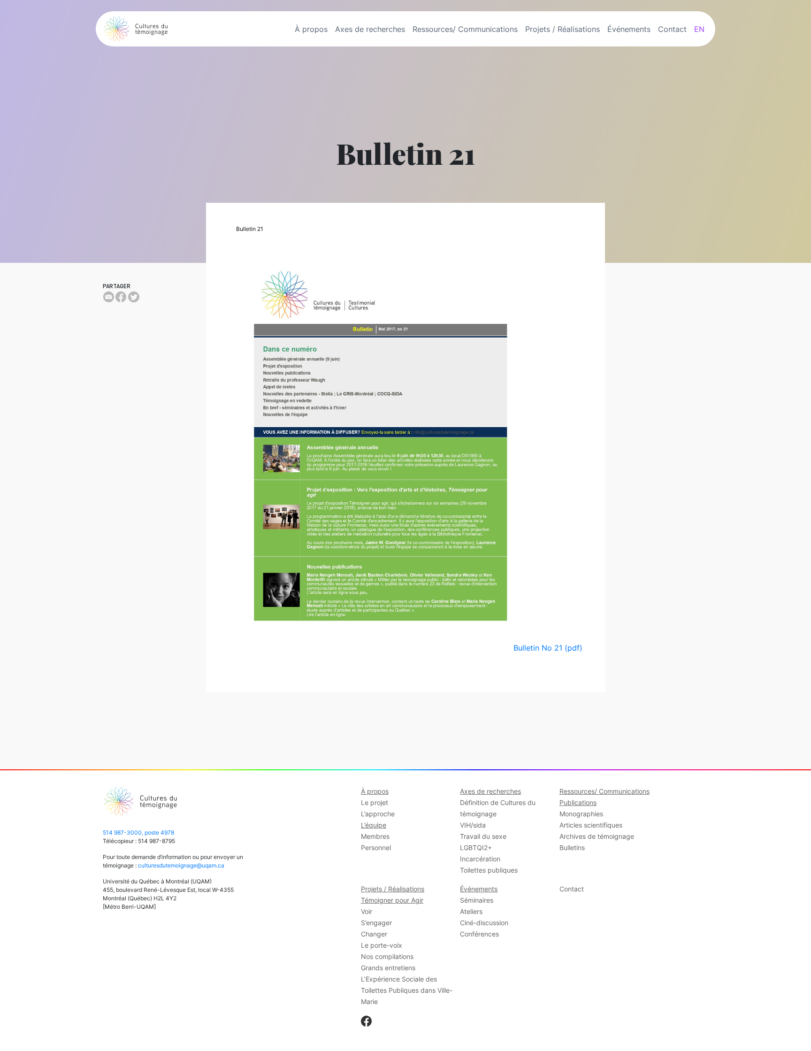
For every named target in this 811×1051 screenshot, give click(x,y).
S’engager (376, 923)
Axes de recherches (370, 29)
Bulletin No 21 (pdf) (547, 647)
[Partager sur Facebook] (120, 297)
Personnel (376, 848)
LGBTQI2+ (476, 848)
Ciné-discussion (484, 923)
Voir (366, 911)
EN (699, 29)
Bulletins (572, 848)
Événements (628, 29)
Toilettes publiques (489, 870)
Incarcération (480, 859)
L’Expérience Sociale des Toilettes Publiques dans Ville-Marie (406, 990)
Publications (578, 802)
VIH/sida (473, 825)
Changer (374, 934)
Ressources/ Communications (465, 29)
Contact (672, 29)
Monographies (581, 814)
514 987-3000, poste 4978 (138, 832)
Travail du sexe (483, 836)
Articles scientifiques (590, 825)
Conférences (479, 934)
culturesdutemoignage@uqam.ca (181, 865)
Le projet (374, 802)
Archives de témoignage (596, 836)
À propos (311, 29)
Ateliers (471, 911)
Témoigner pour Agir (392, 900)
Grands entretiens (388, 968)
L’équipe (373, 825)
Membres (375, 836)
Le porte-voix (381, 945)
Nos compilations (387, 956)
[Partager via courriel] (108, 297)
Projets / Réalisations (562, 29)
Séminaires (476, 900)
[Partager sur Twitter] (133, 297)
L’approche (378, 814)
